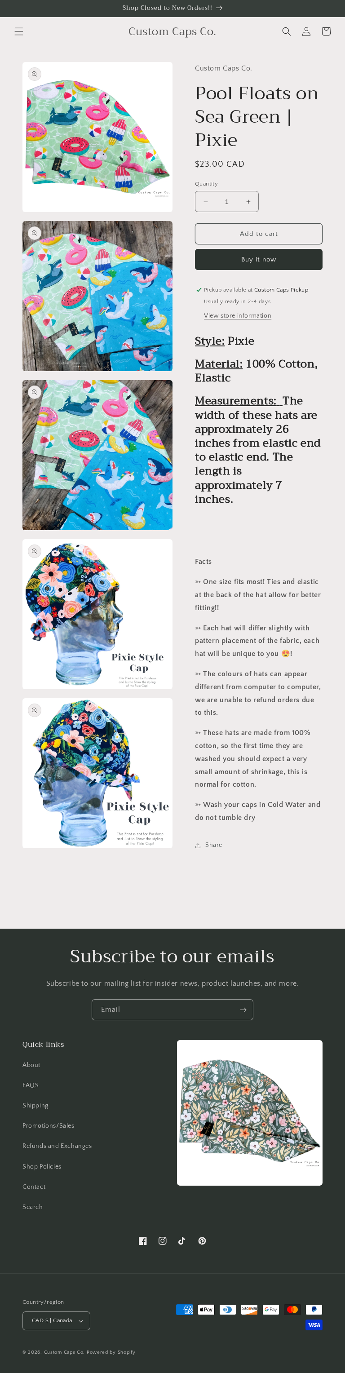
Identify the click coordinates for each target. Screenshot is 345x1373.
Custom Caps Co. (64, 1352)
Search (32, 1207)
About (31, 1065)
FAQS (30, 1085)
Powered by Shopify (111, 1352)
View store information (237, 315)
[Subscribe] (243, 1009)
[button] (19, 31)
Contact (33, 1187)
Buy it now (258, 259)
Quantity (206, 184)
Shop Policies (42, 1166)
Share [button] (213, 845)
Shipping (35, 1105)
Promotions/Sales (48, 1125)
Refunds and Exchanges (57, 1146)
